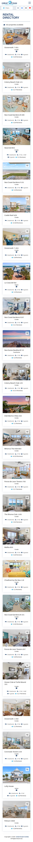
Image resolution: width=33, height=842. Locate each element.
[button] (5, 36)
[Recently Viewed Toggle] (26, 8)
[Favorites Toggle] (30, 8)
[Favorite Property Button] (27, 30)
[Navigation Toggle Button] (29, 3)
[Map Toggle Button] (22, 8)
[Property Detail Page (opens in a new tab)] (16, 36)
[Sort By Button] (18, 8)
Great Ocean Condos (22, 836)
